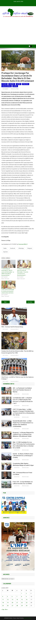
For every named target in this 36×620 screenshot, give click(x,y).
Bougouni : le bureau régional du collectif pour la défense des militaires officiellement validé (23, 434)
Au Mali (18, 84)
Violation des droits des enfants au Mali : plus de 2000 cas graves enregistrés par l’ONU (17, 352)
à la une (4, 84)
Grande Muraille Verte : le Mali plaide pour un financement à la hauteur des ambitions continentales (23, 423)
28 (17, 605)
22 (22, 602)
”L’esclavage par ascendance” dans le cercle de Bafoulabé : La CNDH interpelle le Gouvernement (7, 272)
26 (7, 605)
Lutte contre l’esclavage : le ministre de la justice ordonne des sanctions (7, 291)
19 (7, 602)
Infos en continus (6, 86)
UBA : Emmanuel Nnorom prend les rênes (22, 473)
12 (7, 599)
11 (3, 599)
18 (3, 602)
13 (12, 599)
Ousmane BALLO (22, 244)
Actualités (11, 84)
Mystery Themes (28, 618)
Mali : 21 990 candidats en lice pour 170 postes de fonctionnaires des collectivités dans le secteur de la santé (24, 445)
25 (3, 605)
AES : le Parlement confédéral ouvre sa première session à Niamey (22, 390)
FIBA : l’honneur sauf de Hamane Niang (12, 326)
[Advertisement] (18, 33)
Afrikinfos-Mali (15, 89)
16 (26, 599)
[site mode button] (30, 46)
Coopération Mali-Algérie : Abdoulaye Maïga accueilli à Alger (23, 464)
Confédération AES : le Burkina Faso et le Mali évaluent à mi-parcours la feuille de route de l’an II (23, 400)
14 (17, 599)
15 (22, 599)
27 (12, 605)
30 (26, 605)
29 (22, 605)
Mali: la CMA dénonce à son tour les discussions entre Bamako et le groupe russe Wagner (7, 302)
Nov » (6, 609)
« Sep (2, 609)
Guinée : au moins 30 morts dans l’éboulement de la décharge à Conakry (23, 455)
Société (15, 86)
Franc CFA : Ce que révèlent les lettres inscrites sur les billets (23, 482)
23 (26, 602)
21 (17, 602)
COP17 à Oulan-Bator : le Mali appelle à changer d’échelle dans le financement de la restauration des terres (24, 412)
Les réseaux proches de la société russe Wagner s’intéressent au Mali (31, 302)
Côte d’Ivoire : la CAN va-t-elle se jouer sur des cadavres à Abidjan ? (17, 378)
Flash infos (25, 84)
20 (12, 602)
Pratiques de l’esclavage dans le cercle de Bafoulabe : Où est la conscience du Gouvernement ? (23, 272)
